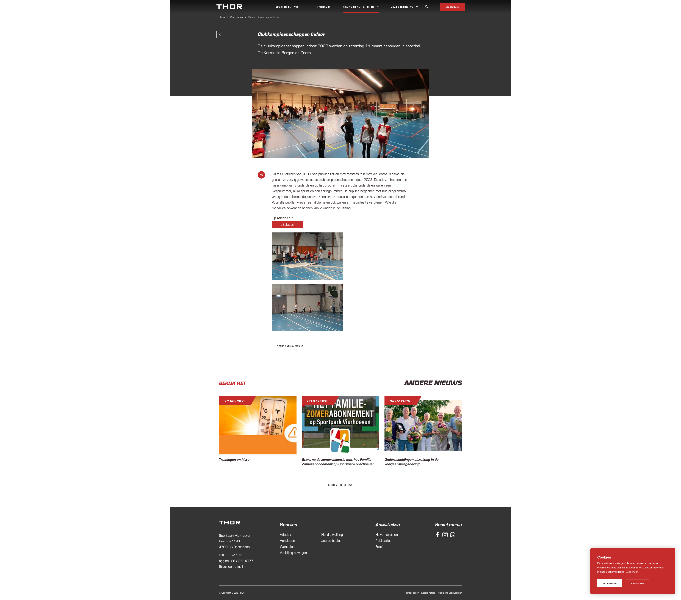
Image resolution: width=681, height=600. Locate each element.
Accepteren (610, 583)
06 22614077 (242, 561)
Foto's (379, 546)
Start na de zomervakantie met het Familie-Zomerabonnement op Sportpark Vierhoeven (338, 461)
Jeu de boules (331, 540)
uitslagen (287, 224)
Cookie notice (428, 592)
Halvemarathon (386, 534)
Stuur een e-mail (231, 566)
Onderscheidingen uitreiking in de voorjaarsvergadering (411, 461)
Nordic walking (332, 534)
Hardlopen (287, 540)
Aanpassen (637, 583)
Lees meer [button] (632, 571)
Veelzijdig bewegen (293, 552)
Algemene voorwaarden (450, 592)
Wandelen (287, 546)
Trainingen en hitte (234, 459)
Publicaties (383, 540)
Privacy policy (412, 592)
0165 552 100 (230, 555)
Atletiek (285, 534)
